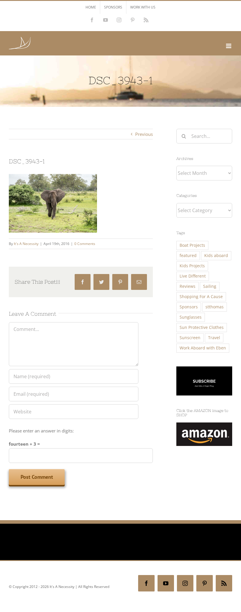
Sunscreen (190, 337)
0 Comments (84, 243)
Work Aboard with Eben (203, 348)
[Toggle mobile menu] (229, 46)
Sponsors (189, 307)
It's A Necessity (26, 243)
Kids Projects (192, 265)
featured (188, 255)
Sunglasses (191, 317)
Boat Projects (192, 245)
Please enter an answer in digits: (41, 431)
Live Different (193, 276)
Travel (214, 337)
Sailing (209, 286)
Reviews (187, 286)
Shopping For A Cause (201, 296)
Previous (144, 134)
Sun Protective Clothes (202, 327)
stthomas (214, 307)
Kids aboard (216, 255)
